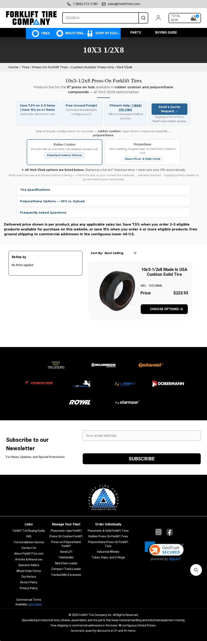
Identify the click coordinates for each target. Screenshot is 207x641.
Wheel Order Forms (28, 571)
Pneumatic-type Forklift (66, 530)
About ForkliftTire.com (28, 553)
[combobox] (100, 17)
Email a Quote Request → (169, 109)
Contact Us (28, 547)
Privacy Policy (29, 588)
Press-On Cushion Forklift (66, 536)
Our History (28, 576)
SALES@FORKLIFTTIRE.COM (124, 4)
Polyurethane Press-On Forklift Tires (108, 544)
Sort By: (97, 253)
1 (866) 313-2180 (85, 4)
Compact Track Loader (66, 569)
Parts (135, 32)
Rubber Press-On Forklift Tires (108, 536)
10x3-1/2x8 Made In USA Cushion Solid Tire (164, 272)
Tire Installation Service (28, 542)
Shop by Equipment (107, 33)
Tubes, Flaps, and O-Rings (108, 557)
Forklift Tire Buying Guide (29, 530)
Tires (45, 33)
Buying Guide (166, 32)
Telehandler (66, 557)
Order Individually (108, 524)
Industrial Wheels (75, 33)
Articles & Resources (28, 559)
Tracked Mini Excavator (66, 574)
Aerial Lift (66, 551)
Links (29, 524)
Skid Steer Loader (66, 563)
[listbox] (122, 253)
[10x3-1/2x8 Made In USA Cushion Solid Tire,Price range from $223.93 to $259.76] (116, 290)
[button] (164, 551)
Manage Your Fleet (66, 524)
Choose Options (164, 309)
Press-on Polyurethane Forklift (66, 544)
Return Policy (28, 582)
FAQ (28, 536)
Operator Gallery (28, 565)
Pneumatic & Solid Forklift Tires (108, 530)
